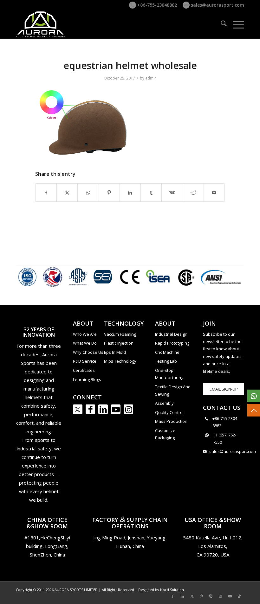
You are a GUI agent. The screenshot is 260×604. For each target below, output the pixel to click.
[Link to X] (192, 596)
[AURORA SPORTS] (41, 24)
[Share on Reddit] (193, 192)
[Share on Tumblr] (151, 192)
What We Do (85, 343)
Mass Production (171, 421)
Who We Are (85, 334)
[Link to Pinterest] (201, 596)
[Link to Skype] (211, 596)
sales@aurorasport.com (217, 5)
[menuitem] (220, 24)
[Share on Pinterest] (109, 192)
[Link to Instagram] (128, 409)
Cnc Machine (167, 352)
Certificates (84, 370)
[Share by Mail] (214, 192)
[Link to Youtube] (115, 409)
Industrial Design (171, 334)
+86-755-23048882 (156, 5)
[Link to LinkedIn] (103, 409)
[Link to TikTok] (239, 596)
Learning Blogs (87, 379)
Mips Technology (120, 361)
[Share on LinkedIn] (130, 192)
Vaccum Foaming (120, 334)
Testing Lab (166, 361)
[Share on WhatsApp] (88, 192)
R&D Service (84, 361)
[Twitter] (77, 409)
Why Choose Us (88, 352)
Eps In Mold (115, 352)
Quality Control (169, 412)
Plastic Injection (118, 343)
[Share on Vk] (172, 192)
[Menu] (235, 24)
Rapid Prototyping (172, 343)
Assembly (164, 403)
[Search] (220, 24)
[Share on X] (67, 192)
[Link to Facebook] (90, 409)
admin (151, 78)
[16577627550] (253, 396)
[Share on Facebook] (46, 192)
